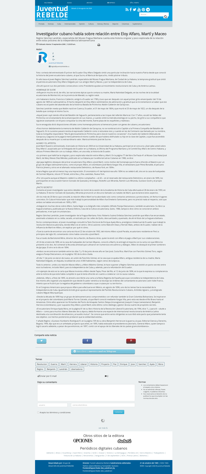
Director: (86, 463)
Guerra (54, 364)
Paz (114, 364)
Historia (94, 364)
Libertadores (77, 369)
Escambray (66, 453)
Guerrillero (77, 453)
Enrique (123, 364)
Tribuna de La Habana (72, 456)
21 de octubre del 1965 (149, 463)
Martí (63, 364)
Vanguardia (99, 456)
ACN (123, 456)
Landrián (63, 369)
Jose (133, 364)
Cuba (59, 24)
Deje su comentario (47, 382)
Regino (40, 369)
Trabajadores (159, 453)
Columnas (125, 24)
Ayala (152, 364)
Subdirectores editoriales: (120, 463)
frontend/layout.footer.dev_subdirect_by (99, 468)
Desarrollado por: (55, 463)
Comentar (119, 412)
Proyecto (105, 364)
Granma (87, 453)
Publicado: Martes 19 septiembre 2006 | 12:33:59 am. (57, 44)
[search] (165, 16)
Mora (160, 364)
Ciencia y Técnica (103, 24)
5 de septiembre (112, 456)
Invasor (102, 453)
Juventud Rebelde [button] (56, 63)
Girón (94, 453)
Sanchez (142, 364)
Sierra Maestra (146, 453)
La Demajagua (120, 453)
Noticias (51, 24)
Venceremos (88, 456)
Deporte (115, 24)
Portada (41, 24)
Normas (142, 382)
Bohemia (143, 456)
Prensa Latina (132, 456)
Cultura (91, 24)
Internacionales (69, 24)
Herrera (73, 364)
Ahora (58, 453)
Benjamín (51, 369)
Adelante (50, 453)
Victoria (110, 453)
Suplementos (137, 24)
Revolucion (42, 364)
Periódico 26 (133, 453)
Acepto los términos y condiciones (55, 412)
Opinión (82, 24)
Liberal (83, 364)
